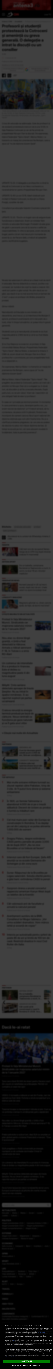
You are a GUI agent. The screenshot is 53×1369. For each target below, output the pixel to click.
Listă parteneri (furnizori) (10, 1356)
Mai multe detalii (41, 1332)
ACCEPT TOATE (26, 1361)
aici (14, 1340)
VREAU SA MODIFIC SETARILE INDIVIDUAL (26, 1366)
